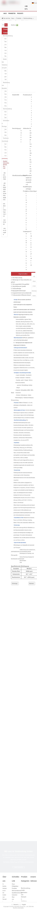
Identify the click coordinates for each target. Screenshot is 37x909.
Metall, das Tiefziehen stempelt (4, 63)
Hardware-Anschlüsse (4, 139)
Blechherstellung (25, 888)
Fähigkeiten (15, 886)
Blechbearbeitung (5, 35)
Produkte (14, 888)
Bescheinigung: (16, 128)
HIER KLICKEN (18, 867)
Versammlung (14, 400)
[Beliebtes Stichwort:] (6, 24)
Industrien (14, 895)
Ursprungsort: (27, 231)
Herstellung (25, 385)
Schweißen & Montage (4, 123)
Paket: (25, 175)
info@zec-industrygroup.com (4, 210)
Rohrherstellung (5, 108)
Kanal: (25, 186)
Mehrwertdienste (16, 890)
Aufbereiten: (26, 128)
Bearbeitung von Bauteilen (4, 85)
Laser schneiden (20, 375)
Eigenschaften (23, 274)
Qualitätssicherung (17, 892)
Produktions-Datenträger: (30, 191)
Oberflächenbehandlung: (19, 175)
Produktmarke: (27, 94)
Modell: (14, 94)
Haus (13, 884)
